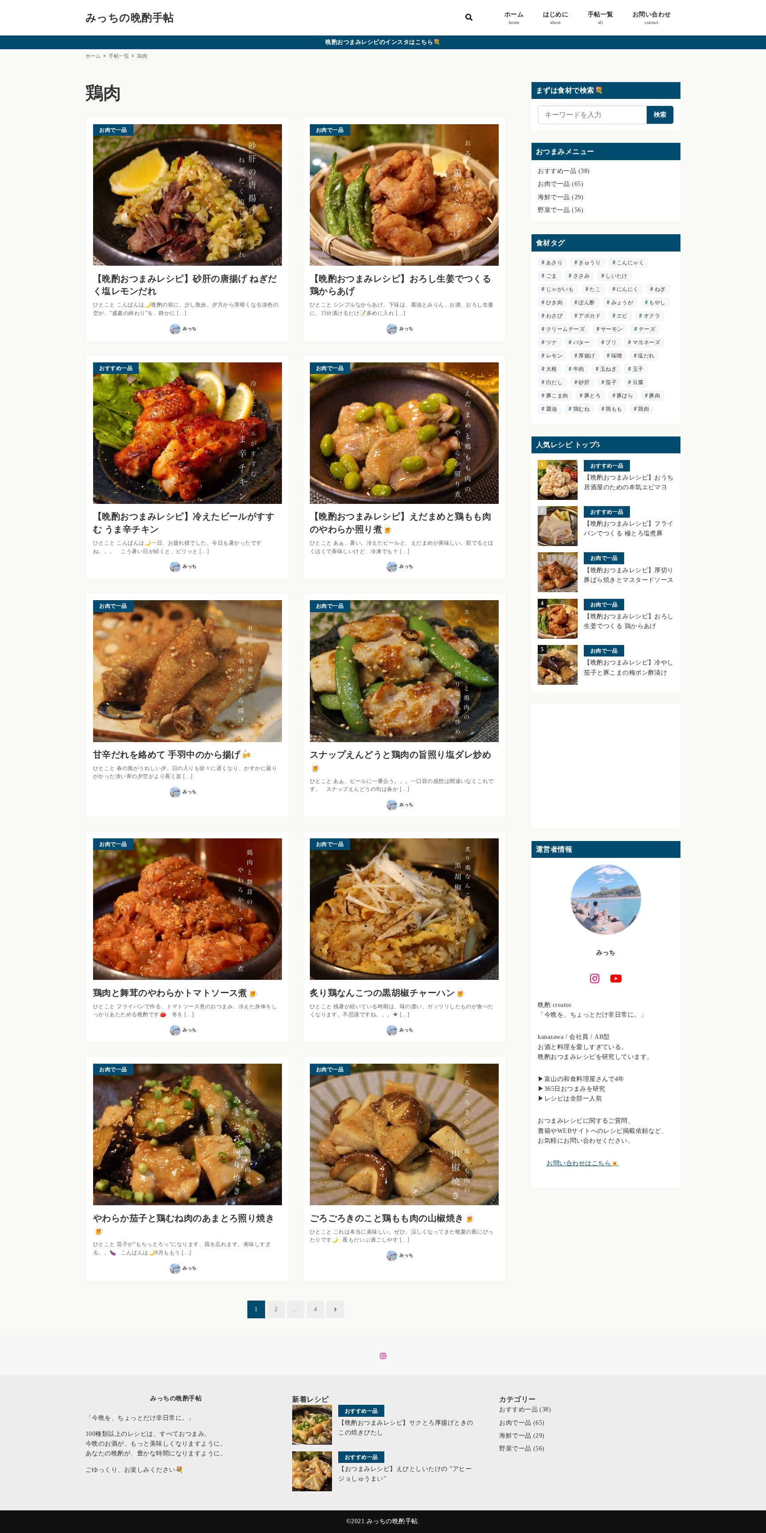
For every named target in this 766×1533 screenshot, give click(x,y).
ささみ (581, 276)
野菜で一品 (554, 210)
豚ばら (625, 396)
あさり (554, 262)
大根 (551, 369)
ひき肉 (554, 302)
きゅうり (589, 262)
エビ (622, 316)
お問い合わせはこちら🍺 (582, 1163)
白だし (554, 382)
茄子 (611, 382)
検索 (660, 114)
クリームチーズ (565, 329)
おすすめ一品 (557, 171)
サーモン (612, 329)
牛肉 (578, 369)
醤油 (551, 409)
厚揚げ (586, 356)
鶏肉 (643, 409)
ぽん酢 (586, 302)
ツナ (551, 342)
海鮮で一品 (554, 197)
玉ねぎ (608, 369)
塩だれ (646, 356)
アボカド (589, 316)
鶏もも (614, 409)
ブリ (611, 342)
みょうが (622, 302)
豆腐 (638, 382)
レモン (554, 356)
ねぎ (660, 289)
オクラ (652, 316)
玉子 (638, 369)
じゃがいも (560, 289)
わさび (554, 316)
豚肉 (654, 396)
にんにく (628, 289)
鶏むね (581, 409)
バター (581, 342)
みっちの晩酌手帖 (130, 18)
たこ (595, 289)
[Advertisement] (606, 766)
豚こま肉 (557, 396)
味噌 (616, 356)
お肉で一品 (554, 184)
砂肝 (584, 382)
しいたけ (617, 276)
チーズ (647, 329)
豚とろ (592, 396)
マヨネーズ (646, 342)
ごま (551, 276)
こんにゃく (630, 262)
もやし (657, 302)
